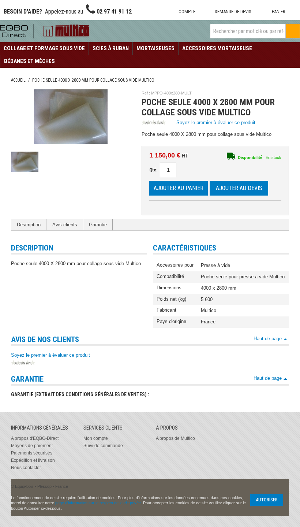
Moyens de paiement (32, 445)
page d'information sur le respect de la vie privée (98, 503)
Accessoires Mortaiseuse (217, 48)
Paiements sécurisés (31, 453)
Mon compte (95, 438)
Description (29, 224)
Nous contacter (26, 467)
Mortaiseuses (155, 48)
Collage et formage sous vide (44, 48)
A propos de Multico (175, 438)
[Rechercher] (292, 31)
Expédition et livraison (33, 460)
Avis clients (64, 224)
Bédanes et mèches (29, 61)
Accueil (18, 80)
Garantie (98, 224)
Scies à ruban (111, 48)
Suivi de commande (103, 445)
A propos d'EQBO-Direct (35, 438)
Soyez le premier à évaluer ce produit (215, 122)
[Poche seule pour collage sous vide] (25, 162)
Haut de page (268, 338)
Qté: (153, 169)
